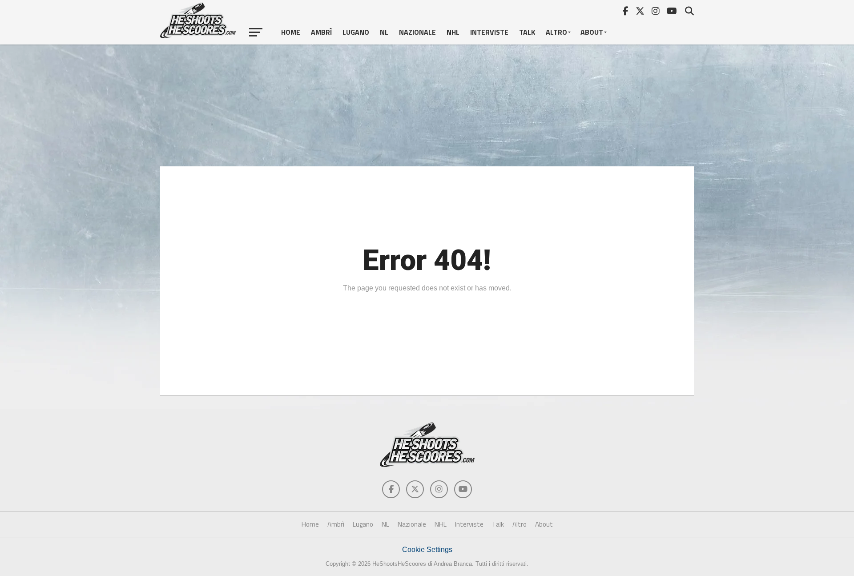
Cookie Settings (427, 549)
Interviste (489, 32)
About (591, 32)
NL (384, 32)
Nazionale (417, 32)
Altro (556, 32)
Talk (527, 32)
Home (290, 32)
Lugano (355, 32)
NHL (453, 32)
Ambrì (321, 32)
